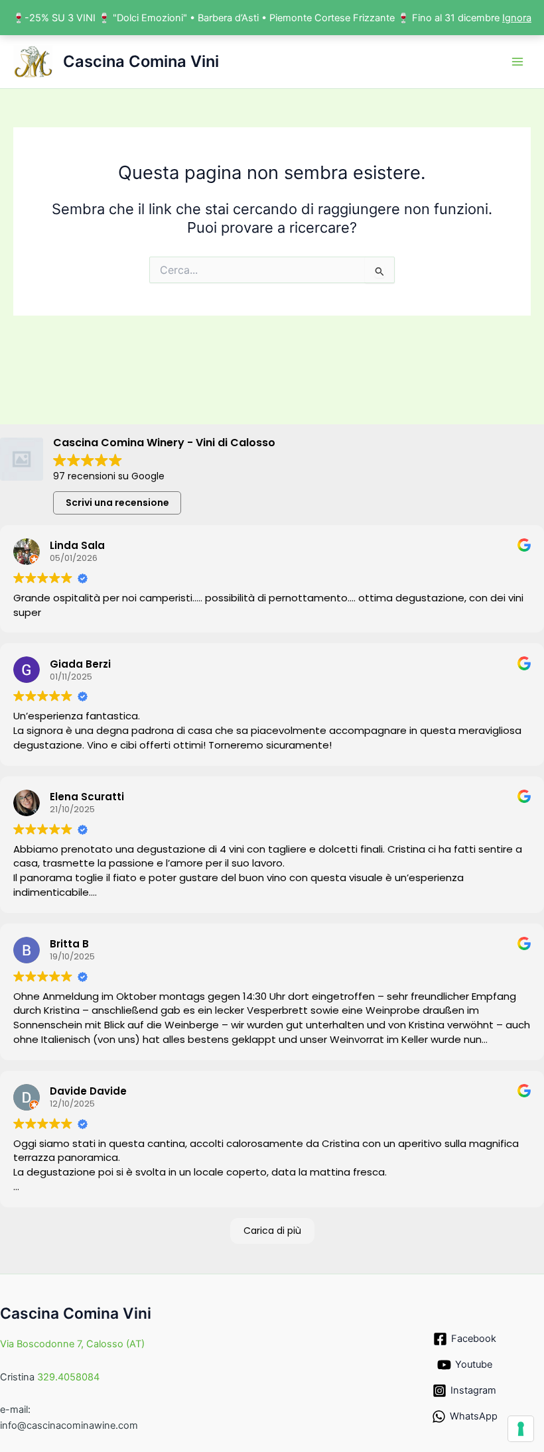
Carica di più (272, 1230)
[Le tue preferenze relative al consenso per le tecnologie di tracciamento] (520, 1428)
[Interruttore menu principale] (517, 61)
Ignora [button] (516, 18)
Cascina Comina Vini (141, 61)
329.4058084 (68, 1377)
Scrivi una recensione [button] (117, 502)
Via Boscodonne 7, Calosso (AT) (72, 1344)
